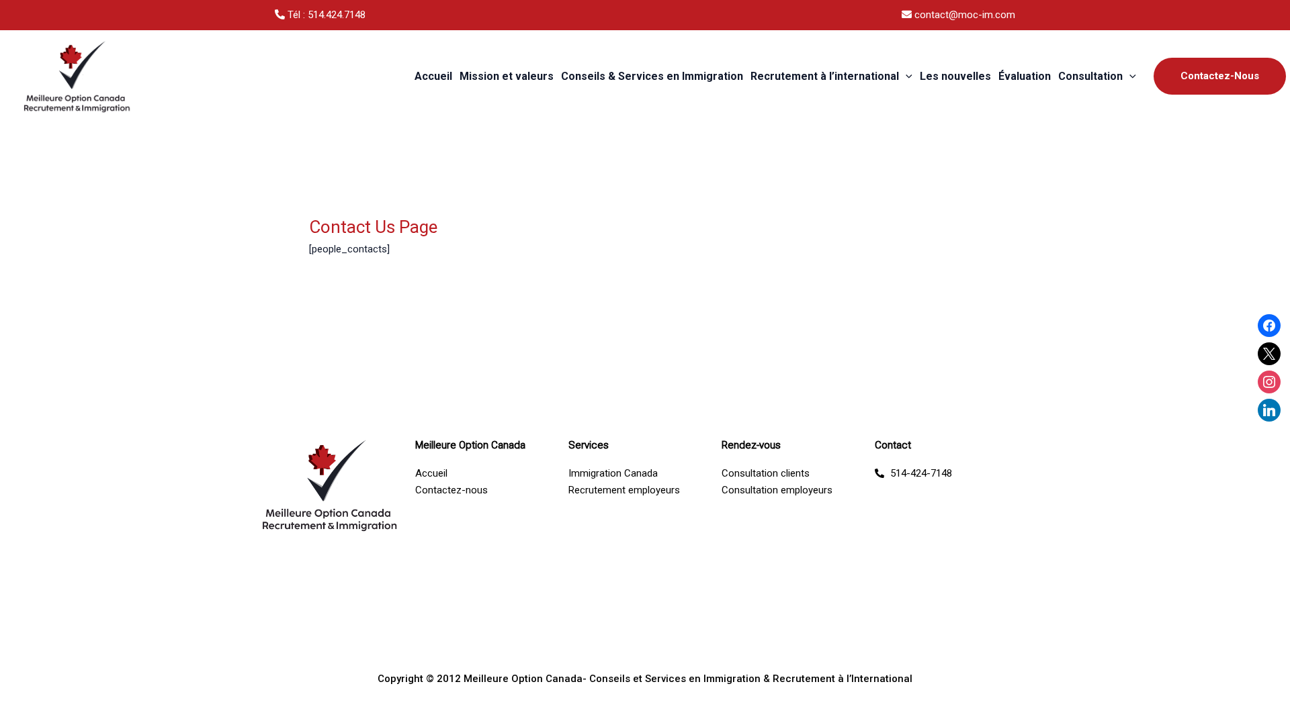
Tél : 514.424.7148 (325, 15)
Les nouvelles (955, 76)
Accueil (433, 76)
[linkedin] (1269, 409)
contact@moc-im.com (963, 15)
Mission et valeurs (507, 76)
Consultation (1090, 76)
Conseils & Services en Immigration (652, 76)
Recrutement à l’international (824, 76)
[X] (1269, 353)
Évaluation (1024, 76)
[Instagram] (1269, 381)
